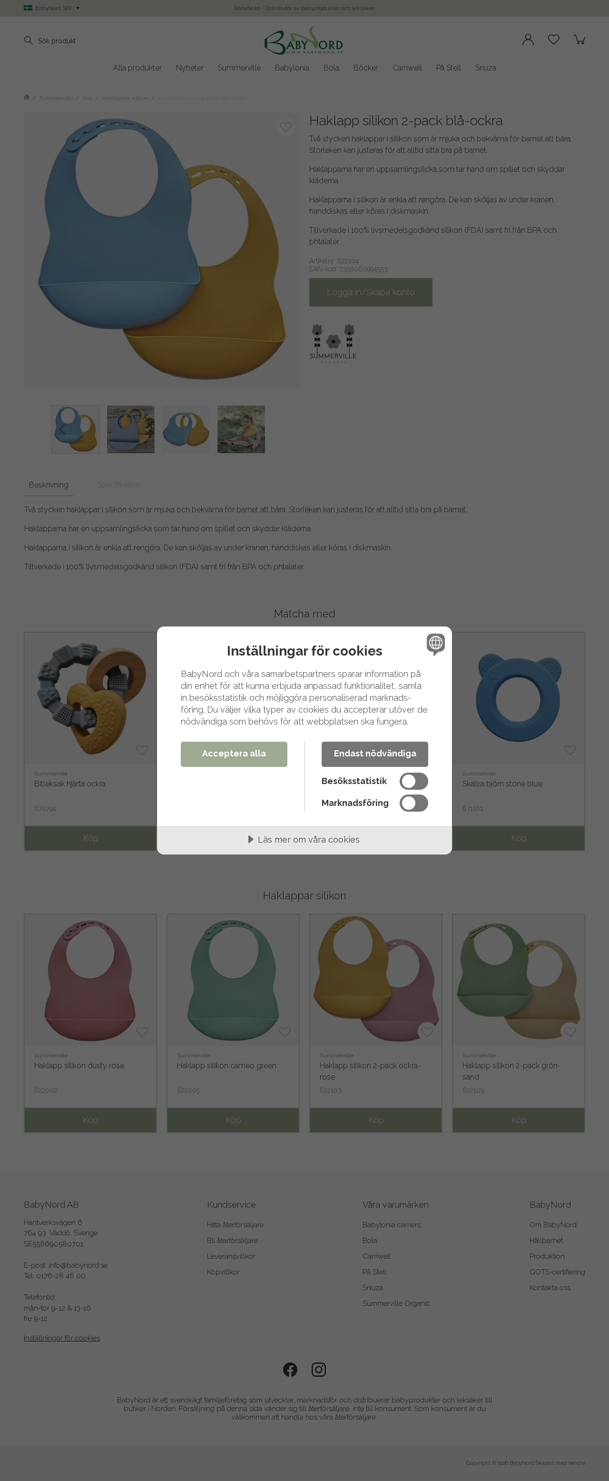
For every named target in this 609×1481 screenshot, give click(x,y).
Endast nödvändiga (375, 753)
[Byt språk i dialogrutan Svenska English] (434, 644)
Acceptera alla (234, 753)
